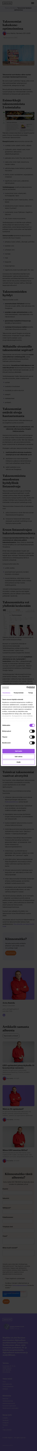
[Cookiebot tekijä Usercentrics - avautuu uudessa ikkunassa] (26, 687)
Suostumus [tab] (6, 693)
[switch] (30, 731)
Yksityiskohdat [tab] (18, 693)
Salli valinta (18, 756)
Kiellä (18, 762)
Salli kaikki (18, 751)
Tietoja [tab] (30, 693)
